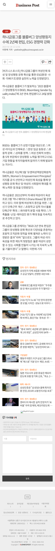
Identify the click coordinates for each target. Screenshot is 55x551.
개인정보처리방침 (33, 503)
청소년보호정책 (8, 512)
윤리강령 (20, 503)
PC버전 (27, 497)
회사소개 (10, 503)
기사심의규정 (36, 512)
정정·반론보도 (23, 512)
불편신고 (49, 512)
